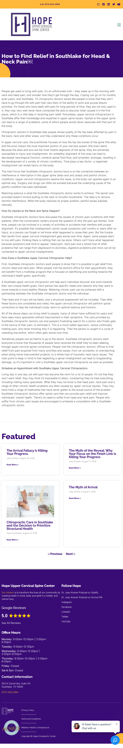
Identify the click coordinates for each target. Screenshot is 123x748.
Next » (70, 554)
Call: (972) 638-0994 (50, 4)
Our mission (8, 592)
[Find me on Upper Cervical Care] (11, 736)
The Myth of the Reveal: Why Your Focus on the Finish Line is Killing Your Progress (92, 454)
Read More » (12, 464)
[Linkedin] (108, 4)
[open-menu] (119, 25)
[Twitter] (113, 4)
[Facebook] (103, 4)
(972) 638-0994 (10, 692)
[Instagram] (98, 4)
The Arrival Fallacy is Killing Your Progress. (27, 452)
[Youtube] (118, 4)
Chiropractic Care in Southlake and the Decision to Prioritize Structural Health (30, 525)
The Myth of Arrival (83, 487)
